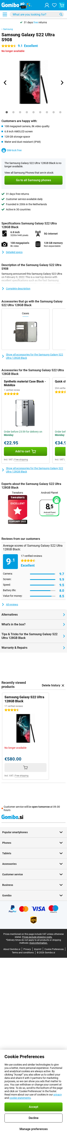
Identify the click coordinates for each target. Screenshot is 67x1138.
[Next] (62, 82)
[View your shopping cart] (62, 5)
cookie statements (20, 1097)
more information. (38, 943)
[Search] (61, 14)
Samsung (8, 29)
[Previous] (5, 82)
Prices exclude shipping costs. (37, 937)
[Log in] (47, 5)
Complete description (18, 288)
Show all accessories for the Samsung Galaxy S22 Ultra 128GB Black (34, 356)
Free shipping (21, 459)
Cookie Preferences (54, 949)
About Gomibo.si (11, 949)
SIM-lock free (14, 150)
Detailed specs (14, 252)
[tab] (7, 112)
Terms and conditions (23, 952)
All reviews (12, 604)
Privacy (27, 949)
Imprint (37, 949)
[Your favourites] (54, 5)
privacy (57, 1094)
